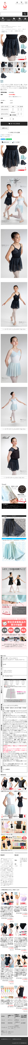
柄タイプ (24, 29)
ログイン (10, 1020)
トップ (22, 1020)
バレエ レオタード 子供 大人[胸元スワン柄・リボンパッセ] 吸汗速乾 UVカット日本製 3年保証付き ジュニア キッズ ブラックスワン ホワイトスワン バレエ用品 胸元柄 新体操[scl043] (7, 941)
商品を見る (12, 921)
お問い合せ (14, 20)
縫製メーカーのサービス (4, 1033)
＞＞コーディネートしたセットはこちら (14, 477)
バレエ (3, 26)
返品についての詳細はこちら (7, 134)
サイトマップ (25, 20)
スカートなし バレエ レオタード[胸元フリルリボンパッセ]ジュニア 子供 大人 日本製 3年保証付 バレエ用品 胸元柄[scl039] (20, 909)
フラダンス (4, 1027)
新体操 (3, 1023)
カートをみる (21, 3)
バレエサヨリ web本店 (2, 20)
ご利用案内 (8, 20)
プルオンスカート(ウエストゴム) (7, 27)
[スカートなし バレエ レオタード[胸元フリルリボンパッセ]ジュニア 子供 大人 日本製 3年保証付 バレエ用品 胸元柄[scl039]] (20, 898)
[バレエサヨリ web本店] (5, 10)
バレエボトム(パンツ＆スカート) (10, 26)
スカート (19, 26)
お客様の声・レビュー (17, 1027)
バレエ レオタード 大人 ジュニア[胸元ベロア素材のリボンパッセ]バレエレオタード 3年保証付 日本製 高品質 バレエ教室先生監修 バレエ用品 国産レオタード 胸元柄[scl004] (20, 972)
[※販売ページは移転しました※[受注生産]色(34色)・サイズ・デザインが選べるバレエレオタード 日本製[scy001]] (7, 992)
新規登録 (10, 1023)
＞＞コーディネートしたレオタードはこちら (14, 329)
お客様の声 (20, 20)
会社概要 (23, 1023)
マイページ (17, 3)
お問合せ (16, 1020)
